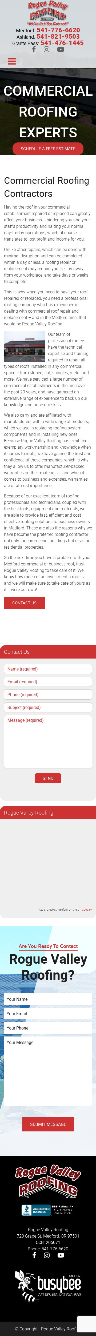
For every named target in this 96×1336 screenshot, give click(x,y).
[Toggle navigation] (11, 60)
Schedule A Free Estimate (48, 148)
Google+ (87, 909)
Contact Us (24, 602)
